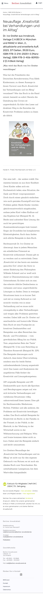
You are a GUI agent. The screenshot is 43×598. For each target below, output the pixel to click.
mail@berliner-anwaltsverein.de (16, 563)
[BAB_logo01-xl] (21, 3)
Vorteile (28, 498)
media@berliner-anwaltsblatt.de (13, 537)
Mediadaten (6, 540)
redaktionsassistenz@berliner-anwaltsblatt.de (17, 532)
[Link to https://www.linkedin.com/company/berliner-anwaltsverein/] (21, 574)
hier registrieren (29, 493)
